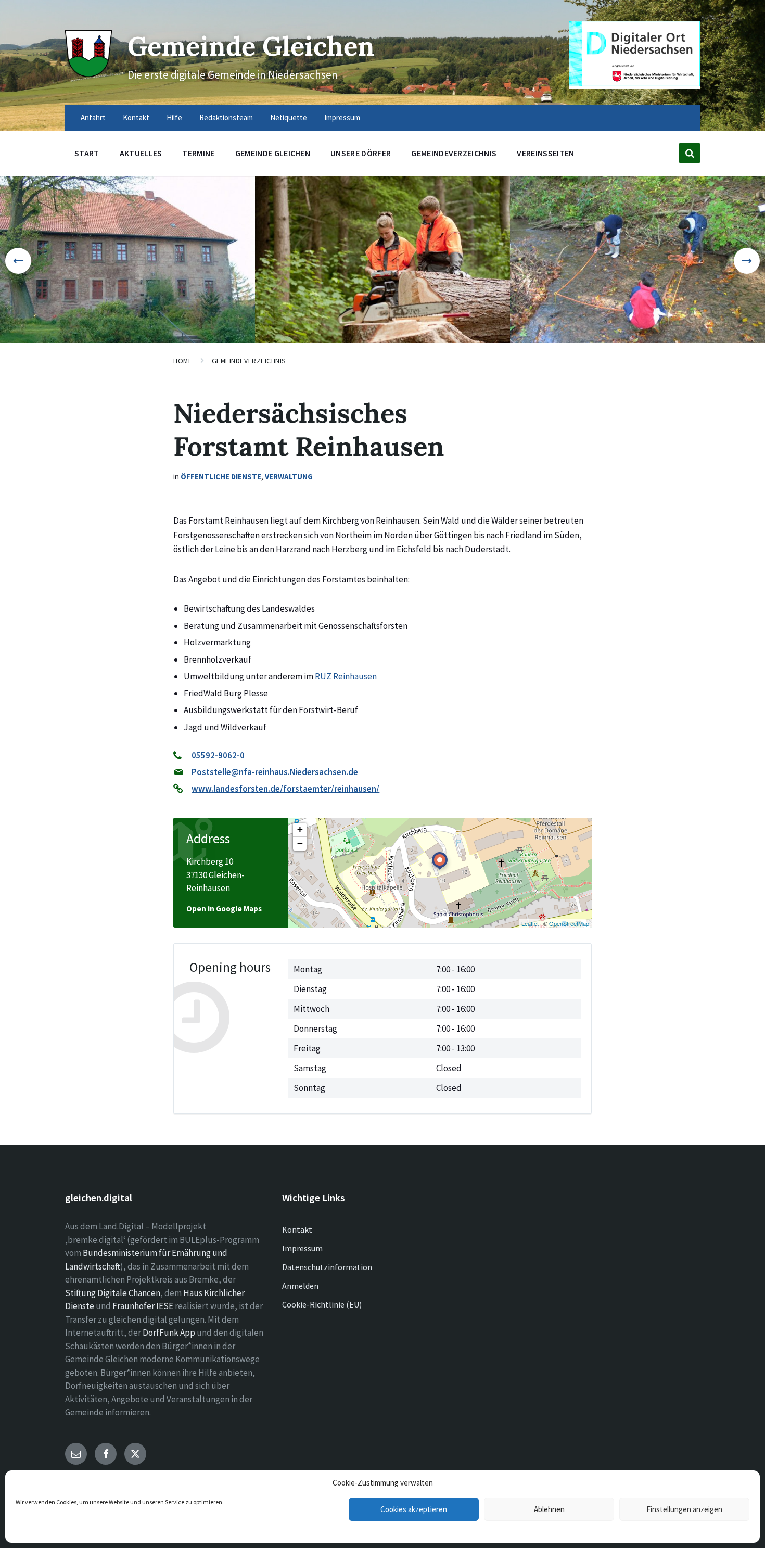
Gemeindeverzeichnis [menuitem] (453, 153)
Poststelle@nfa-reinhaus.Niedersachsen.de (275, 772)
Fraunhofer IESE (142, 1306)
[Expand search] (689, 153)
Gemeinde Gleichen (251, 46)
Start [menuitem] (86, 153)
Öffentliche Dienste (221, 476)
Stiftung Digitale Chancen (112, 1293)
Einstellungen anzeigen (684, 1509)
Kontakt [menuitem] (136, 117)
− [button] (300, 843)
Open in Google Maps (224, 908)
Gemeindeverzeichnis (249, 360)
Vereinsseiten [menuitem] (545, 153)
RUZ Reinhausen (346, 676)
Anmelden (300, 1285)
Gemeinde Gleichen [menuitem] (272, 153)
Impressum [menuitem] (342, 117)
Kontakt (297, 1229)
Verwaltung (289, 476)
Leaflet (530, 923)
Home (182, 360)
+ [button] (300, 829)
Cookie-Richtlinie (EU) (322, 1304)
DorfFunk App (169, 1332)
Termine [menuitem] (198, 153)
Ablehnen (549, 1509)
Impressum (302, 1248)
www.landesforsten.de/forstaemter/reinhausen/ (285, 788)
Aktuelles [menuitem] (141, 153)
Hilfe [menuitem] (174, 117)
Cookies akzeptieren (413, 1509)
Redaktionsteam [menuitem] (226, 117)
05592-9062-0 (218, 755)
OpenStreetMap (569, 923)
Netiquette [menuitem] (288, 117)
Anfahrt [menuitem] (93, 117)
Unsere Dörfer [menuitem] (360, 153)
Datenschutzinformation (327, 1267)
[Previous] (18, 261)
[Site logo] (88, 74)
